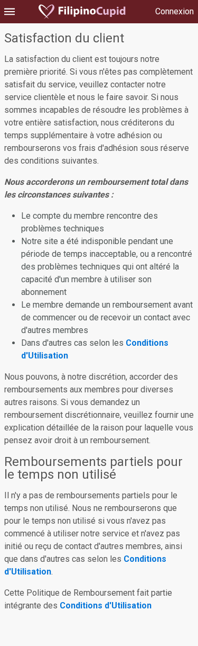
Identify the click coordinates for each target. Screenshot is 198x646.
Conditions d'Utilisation (106, 605)
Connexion (174, 11)
